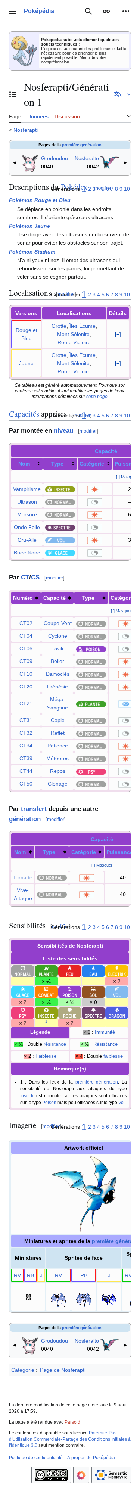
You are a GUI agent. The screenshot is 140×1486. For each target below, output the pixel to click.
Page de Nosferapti (62, 1370)
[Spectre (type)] (60, 527)
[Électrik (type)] (116, 971)
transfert (34, 808)
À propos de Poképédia (91, 1457)
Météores (57, 758)
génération (25, 819)
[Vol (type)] (60, 540)
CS (35, 577)
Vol (121, 1102)
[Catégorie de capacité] (94, 489)
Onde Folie (27, 527)
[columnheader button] (27, 464)
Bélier (57, 661)
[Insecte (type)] (60, 489)
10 (127, 189)
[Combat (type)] (46, 992)
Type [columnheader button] (88, 598)
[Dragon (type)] (116, 1013)
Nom (24, 464)
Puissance (119, 852)
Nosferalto (87, 158)
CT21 (25, 703)
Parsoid (72, 1422)
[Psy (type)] (91, 771)
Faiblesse (45, 1056)
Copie (58, 720)
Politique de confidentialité (36, 1457)
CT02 (25, 623)
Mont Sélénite (73, 334)
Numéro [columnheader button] (23, 598)
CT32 (25, 733)
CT (25, 577)
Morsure (27, 514)
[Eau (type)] (93, 971)
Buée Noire (27, 553)
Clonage (58, 784)
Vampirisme (27, 489)
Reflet (58, 733)
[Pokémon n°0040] (30, 162)
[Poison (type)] (91, 649)
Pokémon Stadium (32, 252)
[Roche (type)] (69, 1013)
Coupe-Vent (58, 623)
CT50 (25, 784)
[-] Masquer (126, 477)
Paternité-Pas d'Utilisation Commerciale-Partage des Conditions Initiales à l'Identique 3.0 (70, 1439)
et (40, 200)
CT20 (25, 687)
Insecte (27, 1095)
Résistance (105, 1044)
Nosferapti (25, 130)
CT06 (25, 649)
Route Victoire (74, 342)
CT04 (25, 636)
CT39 (25, 758)
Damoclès (57, 674)
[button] (12, 11)
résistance (55, 1044)
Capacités (24, 413)
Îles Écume (82, 326)
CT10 (25, 674)
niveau (63, 430)
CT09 (25, 661)
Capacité (106, 451)
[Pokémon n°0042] (109, 162)
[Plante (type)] (91, 703)
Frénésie (57, 687)
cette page (97, 396)
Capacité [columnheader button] (54, 598)
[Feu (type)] (69, 971)
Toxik (57, 649)
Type (57, 464)
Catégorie (92, 464)
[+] (118, 334)
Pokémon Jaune (29, 226)
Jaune (26, 363)
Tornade (22, 877)
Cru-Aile (27, 540)
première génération (82, 145)
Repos (57, 771)
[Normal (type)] (60, 502)
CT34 (25, 746)
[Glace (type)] (60, 553)
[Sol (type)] (93, 992)
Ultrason (27, 502)
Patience (57, 746)
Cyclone (57, 636)
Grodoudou (54, 158)
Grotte (59, 326)
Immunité (105, 1032)
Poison (49, 1102)
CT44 (25, 771)
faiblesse (113, 1056)
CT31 (25, 720)
